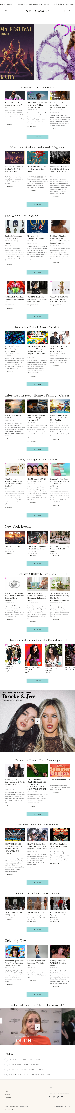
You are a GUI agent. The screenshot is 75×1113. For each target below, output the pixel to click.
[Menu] (5, 11)
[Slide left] (64, 574)
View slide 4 (45, 76)
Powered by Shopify (9, 1109)
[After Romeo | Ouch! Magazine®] (13, 654)
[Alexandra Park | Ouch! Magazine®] (33, 655)
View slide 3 (40, 76)
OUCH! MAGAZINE (14, 1106)
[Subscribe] (69, 1088)
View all (37, 137)
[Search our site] (64, 11)
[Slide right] (68, 574)
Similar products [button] (19, 661)
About (6, 1091)
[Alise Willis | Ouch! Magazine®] (53, 655)
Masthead (7, 1094)
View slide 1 (29, 76)
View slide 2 (34, 76)
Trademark (8, 1097)
